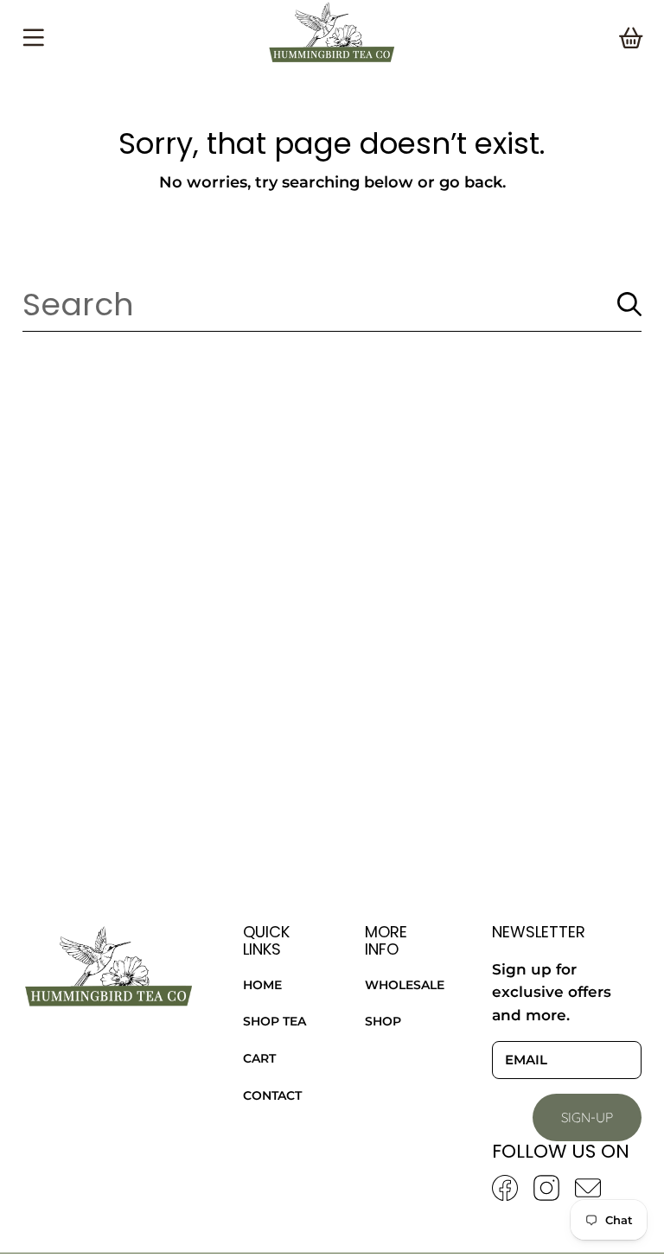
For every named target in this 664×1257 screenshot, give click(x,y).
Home (262, 985)
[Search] (629, 304)
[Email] (588, 1188)
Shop (383, 1021)
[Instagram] (546, 1188)
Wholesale (404, 985)
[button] (33, 38)
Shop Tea (274, 1021)
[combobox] (331, 304)
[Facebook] (505, 1188)
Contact (272, 1095)
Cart (259, 1058)
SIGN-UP (587, 1117)
